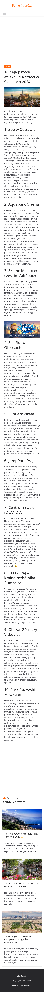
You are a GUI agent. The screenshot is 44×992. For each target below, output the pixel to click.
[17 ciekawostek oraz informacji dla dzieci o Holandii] (22, 860)
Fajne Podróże (22, 5)
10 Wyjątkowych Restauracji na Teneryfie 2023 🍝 (21, 835)
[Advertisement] (22, 40)
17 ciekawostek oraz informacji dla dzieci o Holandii (21, 885)
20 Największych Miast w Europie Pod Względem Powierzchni (17, 939)
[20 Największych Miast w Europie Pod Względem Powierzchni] (22, 912)
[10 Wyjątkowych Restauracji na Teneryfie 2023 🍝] (22, 810)
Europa (7, 66)
